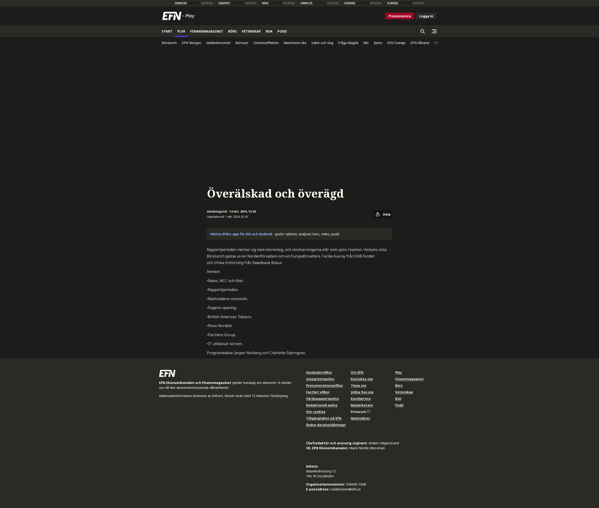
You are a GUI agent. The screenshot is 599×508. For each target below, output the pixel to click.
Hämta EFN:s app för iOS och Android (241, 234)
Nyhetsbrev (360, 418)
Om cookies (315, 411)
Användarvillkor (319, 372)
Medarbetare (362, 405)
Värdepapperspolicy (322, 398)
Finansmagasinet (409, 379)
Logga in (426, 16)
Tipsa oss (358, 385)
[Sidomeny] (434, 31)
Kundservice (361, 398)
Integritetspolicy (320, 379)
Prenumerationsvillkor (324, 385)
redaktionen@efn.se (345, 489)
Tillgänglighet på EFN (323, 418)
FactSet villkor (318, 392)
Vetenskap (404, 392)
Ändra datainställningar (326, 425)
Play (398, 372)
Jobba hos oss (362, 392)
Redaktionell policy (322, 405)
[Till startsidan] (179, 16)
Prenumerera (400, 16)
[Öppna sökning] (422, 31)
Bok (398, 398)
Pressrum (358, 411)
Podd (399, 405)
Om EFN (357, 372)
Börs (398, 385)
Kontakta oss (362, 379)
